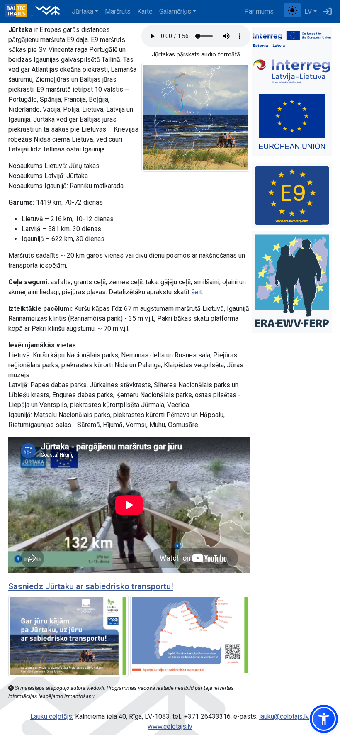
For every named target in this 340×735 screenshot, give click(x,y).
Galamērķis (175, 11)
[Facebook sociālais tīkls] (280, 11)
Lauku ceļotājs (51, 716)
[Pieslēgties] (327, 11)
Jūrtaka (82, 11)
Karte (145, 11)
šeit (196, 292)
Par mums (259, 11)
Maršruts (118, 11)
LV (308, 11)
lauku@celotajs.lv (283, 716)
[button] (324, 719)
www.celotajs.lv (170, 726)
